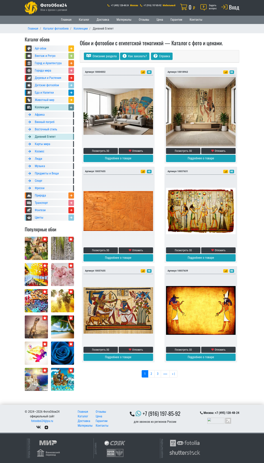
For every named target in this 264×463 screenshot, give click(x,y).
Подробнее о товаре (118, 158)
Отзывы (144, 19)
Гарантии (176, 19)
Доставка (103, 19)
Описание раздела (104, 56)
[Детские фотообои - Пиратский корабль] (62, 379)
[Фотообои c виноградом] (62, 300)
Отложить (137, 150)
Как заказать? (137, 56)
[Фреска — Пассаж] (36, 248)
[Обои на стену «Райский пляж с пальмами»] (62, 327)
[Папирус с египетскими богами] (201, 211)
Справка (164, 56)
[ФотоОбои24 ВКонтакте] (38, 427)
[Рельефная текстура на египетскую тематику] (118, 211)
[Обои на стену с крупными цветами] (62, 274)
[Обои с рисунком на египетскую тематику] (201, 310)
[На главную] (31, 8)
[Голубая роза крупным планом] (62, 353)
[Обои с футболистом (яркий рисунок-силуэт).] (36, 353)
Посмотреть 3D (100, 150)
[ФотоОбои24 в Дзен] (46, 427)
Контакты (196, 19)
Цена (160, 19)
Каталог (84, 19)
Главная (66, 19)
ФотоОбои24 (53, 5)
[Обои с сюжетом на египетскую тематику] (118, 310)
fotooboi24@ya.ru (42, 421)
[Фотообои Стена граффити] (36, 300)
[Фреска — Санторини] (36, 379)
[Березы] (62, 248)
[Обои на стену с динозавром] (36, 327)
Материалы (124, 19)
